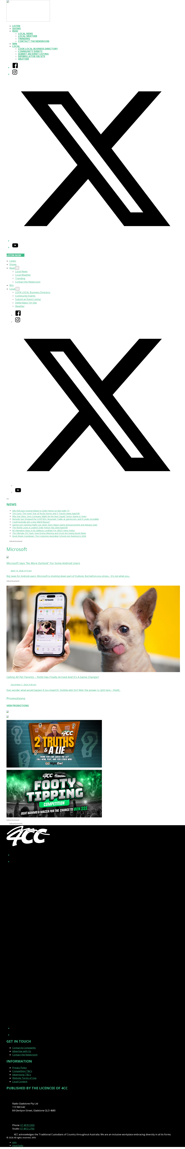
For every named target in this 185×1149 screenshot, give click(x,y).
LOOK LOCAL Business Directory (38, 48)
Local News (25, 33)
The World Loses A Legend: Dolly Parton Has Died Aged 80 (40, 527)
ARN (14, 1142)
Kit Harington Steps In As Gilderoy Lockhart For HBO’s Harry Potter (43, 530)
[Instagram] (14, 74)
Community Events (30, 51)
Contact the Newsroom (33, 41)
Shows (16, 28)
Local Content (19, 1081)
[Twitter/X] (95, 240)
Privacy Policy (19, 1067)
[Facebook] (15, 67)
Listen (16, 26)
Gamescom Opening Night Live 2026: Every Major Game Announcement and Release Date (54, 524)
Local (16, 46)
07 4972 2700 (27, 1128)
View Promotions (18, 705)
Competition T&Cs (22, 1071)
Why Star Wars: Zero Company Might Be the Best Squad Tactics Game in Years (49, 516)
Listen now (14, 255)
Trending (24, 38)
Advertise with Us (21, 1051)
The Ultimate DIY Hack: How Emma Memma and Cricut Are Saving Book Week (49, 533)
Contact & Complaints (24, 1047)
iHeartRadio (17, 1145)
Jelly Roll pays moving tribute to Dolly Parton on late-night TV (40, 510)
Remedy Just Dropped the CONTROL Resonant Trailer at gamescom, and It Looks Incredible (55, 519)
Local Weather (27, 36)
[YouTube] (15, 247)
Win (14, 43)
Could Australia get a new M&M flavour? (31, 522)
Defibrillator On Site (31, 56)
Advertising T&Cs (21, 1074)
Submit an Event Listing (33, 54)
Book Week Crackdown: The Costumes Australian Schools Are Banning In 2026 (49, 536)
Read (15, 31)
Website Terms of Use (24, 1078)
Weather (23, 59)
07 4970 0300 (27, 1125)
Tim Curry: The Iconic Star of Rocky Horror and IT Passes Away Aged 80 (46, 513)
